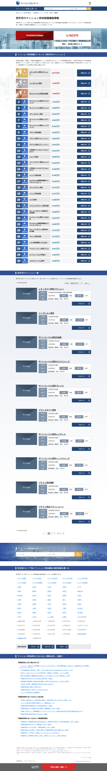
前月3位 (24, 109)
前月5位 (24, 103)
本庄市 (64, 591)
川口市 (49, 587)
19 (18, 193)
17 (18, 181)
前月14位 (25, 152)
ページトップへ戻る (87, 757)
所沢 (61, 299)
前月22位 (25, 213)
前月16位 (25, 170)
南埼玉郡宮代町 (82, 634)
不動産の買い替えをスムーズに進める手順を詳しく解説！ (37, 678)
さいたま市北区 (37, 578)
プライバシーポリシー (56, 750)
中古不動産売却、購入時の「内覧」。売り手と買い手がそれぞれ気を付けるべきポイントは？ (47, 670)
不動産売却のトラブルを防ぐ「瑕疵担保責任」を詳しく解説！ (38, 727)
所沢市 (19, 591)
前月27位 (25, 243)
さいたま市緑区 (67, 582)
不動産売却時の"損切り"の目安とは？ (31, 687)
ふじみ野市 (51, 617)
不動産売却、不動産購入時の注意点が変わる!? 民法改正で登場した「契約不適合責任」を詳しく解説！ (50, 721)
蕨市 (64, 600)
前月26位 (25, 237)
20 (18, 199)
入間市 (19, 604)
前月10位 (25, 145)
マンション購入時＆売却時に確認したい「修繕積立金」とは (37, 703)
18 (18, 187)
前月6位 (24, 115)
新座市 (79, 604)
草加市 (34, 600)
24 (18, 224)
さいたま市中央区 (83, 578)
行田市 (64, 587)
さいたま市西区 (21, 578)
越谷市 (49, 600)
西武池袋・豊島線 (53, 299)
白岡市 (64, 617)
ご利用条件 (18, 761)
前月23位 (25, 231)
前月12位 (25, 158)
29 (18, 254)
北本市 (49, 608)
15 (18, 169)
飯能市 (34, 591)
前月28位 (25, 256)
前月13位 (25, 164)
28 (18, 248)
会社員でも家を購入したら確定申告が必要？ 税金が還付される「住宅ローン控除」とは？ (46, 700)
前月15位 (25, 176)
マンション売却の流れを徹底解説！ (31, 692)
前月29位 (25, 249)
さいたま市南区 (52, 582)
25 (18, 230)
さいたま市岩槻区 (83, 582)
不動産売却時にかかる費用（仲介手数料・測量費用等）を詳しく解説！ (41, 708)
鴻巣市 (64, 595)
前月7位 (24, 121)
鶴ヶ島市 (80, 612)
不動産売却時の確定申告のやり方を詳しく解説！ (34, 714)
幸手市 (64, 612)
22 (18, 211)
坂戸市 (49, 612)
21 (18, 205)
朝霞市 (34, 604)
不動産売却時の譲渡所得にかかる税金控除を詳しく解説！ (37, 705)
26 (18, 236)
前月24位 (25, 225)
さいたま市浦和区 (38, 582)
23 (18, 217)
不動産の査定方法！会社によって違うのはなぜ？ (34, 689)
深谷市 (79, 595)
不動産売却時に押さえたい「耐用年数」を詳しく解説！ (36, 724)
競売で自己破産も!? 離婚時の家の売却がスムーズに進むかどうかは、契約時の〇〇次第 (45, 675)
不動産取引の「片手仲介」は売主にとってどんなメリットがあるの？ (40, 733)
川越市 (19, 587)
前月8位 (24, 127)
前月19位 (25, 194)
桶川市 (19, 608)
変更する (87, 283)
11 (18, 144)
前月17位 (25, 188)
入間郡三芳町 (21, 621)
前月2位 (24, 84)
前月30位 (25, 262)
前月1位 (24, 74)
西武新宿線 (51, 371)
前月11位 (25, 139)
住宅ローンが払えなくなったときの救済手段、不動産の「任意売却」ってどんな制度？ (45, 673)
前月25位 (25, 219)
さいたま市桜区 (21, 582)
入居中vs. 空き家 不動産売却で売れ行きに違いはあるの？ (37, 684)
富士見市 (80, 608)
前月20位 (25, 200)
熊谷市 (34, 587)
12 (18, 150)
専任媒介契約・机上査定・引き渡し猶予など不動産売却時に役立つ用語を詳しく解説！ (45, 730)
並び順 (67, 283)
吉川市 (34, 617)
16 (18, 175)
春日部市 (19, 595)
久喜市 (34, 608)
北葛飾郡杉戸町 (21, 638)
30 (18, 260)
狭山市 (34, 595)
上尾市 (19, 600)
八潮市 (64, 608)
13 (18, 156)
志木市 (49, 604)
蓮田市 (34, 612)
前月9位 (24, 133)
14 (18, 162)
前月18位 (25, 182)
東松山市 (80, 591)
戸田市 (79, 600)
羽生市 (49, 595)
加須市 (49, 591)
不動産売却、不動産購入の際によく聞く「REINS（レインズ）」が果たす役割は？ (44, 735)
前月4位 (24, 94)
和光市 (64, 604)
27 (18, 242)
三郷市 (19, 612)
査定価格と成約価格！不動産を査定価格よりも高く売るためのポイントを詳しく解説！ (45, 681)
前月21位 (25, 207)
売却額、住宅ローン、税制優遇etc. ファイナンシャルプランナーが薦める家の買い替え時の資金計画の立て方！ (52, 711)
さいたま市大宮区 (53, 578)
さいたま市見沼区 (68, 578)
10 (18, 138)
